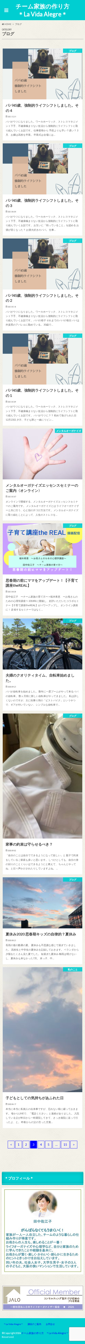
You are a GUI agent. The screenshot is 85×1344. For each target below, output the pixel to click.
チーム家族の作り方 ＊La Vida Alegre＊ (44, 10)
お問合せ (50, 1324)
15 (65, 1144)
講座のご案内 (34, 1324)
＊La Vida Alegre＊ (13, 1324)
